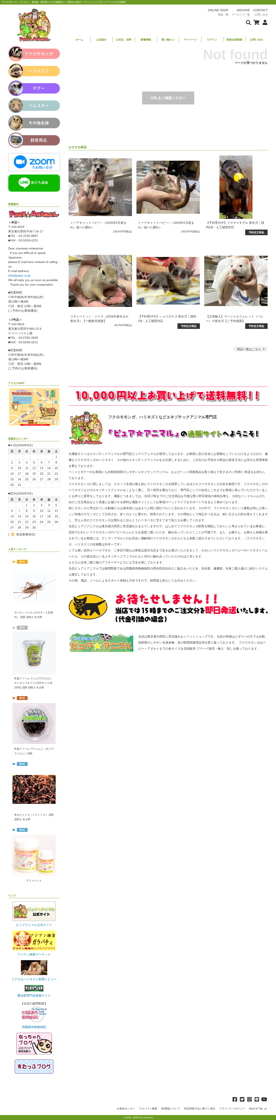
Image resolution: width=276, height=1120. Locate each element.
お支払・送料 (124, 39)
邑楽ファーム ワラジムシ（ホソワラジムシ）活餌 (34, 751)
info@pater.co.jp (19, 275)
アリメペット (34, 880)
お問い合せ (256, 39)
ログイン (212, 39)
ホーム (79, 39)
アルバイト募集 (148, 1108)
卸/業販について (170, 1108)
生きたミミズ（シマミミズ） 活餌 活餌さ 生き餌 (34, 817)
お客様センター (126, 1108)
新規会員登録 (234, 39)
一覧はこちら (249, 349)
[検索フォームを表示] (248, 22)
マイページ (190, 39)
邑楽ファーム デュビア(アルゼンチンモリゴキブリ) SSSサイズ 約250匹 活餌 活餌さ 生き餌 (33, 683)
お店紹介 (101, 39)
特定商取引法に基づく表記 (199, 1108)
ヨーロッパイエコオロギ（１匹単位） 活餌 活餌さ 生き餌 (33, 615)
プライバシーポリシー (232, 1108)
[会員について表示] (264, 22)
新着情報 (146, 39)
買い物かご (168, 39)
